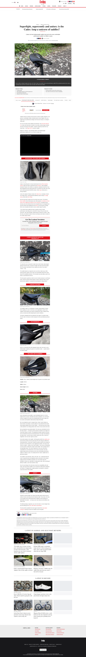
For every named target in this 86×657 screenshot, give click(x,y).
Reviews (37, 24)
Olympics (36, 634)
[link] (24, 110)
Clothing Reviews (60, 634)
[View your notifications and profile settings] (18, 2)
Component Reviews (60, 632)
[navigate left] (14, 100)
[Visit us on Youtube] (72, 1)
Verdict (70, 100)
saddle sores (46, 439)
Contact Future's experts (34, 644)
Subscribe (69, 3)
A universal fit (37, 100)
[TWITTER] (24, 514)
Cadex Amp (38, 194)
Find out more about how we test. (61, 97)
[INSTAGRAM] (26, 514)
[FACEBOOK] (22, 514)
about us (26, 644)
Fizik (30, 505)
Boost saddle (22, 201)
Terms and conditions (44, 644)
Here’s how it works (55, 40)
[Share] (37, 38)
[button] (35, 110)
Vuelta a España (38, 632)
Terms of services (33, 228)
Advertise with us (33, 646)
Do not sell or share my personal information (47, 646)
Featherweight (50, 100)
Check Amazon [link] (45, 110)
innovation (39, 185)
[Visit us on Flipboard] (74, 1)
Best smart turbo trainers (50, 632)
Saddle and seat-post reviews (45, 24)
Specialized (39, 505)
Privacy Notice (23, 229)
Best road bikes (48, 629)
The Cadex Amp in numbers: (58, 100)
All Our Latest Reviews (61, 629)
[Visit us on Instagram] (68, 1)
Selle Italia (33, 505)
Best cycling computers (50, 634)
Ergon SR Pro (30, 128)
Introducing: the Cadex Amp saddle (28, 100)
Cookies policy (59, 644)
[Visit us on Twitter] (69, 1)
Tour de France (37, 629)
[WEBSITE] (29, 514)
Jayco (40, 190)
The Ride (66, 100)
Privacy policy (52, 644)
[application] (35, 145)
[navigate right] (71, 100)
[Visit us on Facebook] (71, 1)
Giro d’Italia (30, 197)
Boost (37, 205)
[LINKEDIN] (27, 514)
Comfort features (44, 100)
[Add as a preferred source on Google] (43, 650)
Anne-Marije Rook (39, 103)
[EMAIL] (31, 514)
